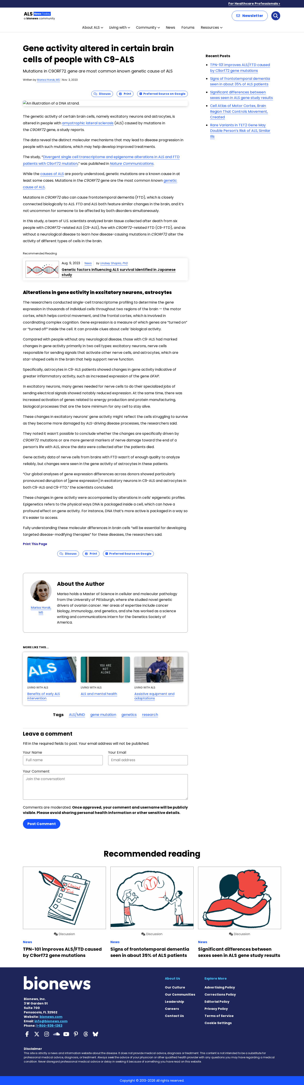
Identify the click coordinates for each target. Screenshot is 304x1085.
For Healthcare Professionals (253, 3)
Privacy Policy (216, 1008)
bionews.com (51, 1017)
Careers (172, 1008)
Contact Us (174, 1016)
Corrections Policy (220, 994)
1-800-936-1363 (49, 1025)
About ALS (91, 27)
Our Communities (180, 994)
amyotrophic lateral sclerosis (87, 123)
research (150, 714)
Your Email (117, 752)
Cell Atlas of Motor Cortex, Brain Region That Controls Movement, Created (239, 111)
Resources (210, 27)
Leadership (174, 1001)
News (170, 27)
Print (126, 94)
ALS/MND (77, 714)
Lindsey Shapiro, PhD (114, 263)
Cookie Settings (218, 1023)
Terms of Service (219, 1016)
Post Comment (41, 823)
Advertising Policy (220, 987)
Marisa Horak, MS (48, 80)
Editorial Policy (217, 1001)
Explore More (216, 978)
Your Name (32, 752)
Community (146, 27)
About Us (172, 978)
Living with (118, 27)
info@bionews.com (50, 1021)
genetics (129, 714)
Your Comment (36, 771)
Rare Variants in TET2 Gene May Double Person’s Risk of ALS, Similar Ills (240, 131)
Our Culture (175, 987)
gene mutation (103, 714)
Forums (188, 27)
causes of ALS (52, 173)
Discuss (104, 94)
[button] (250, 16)
